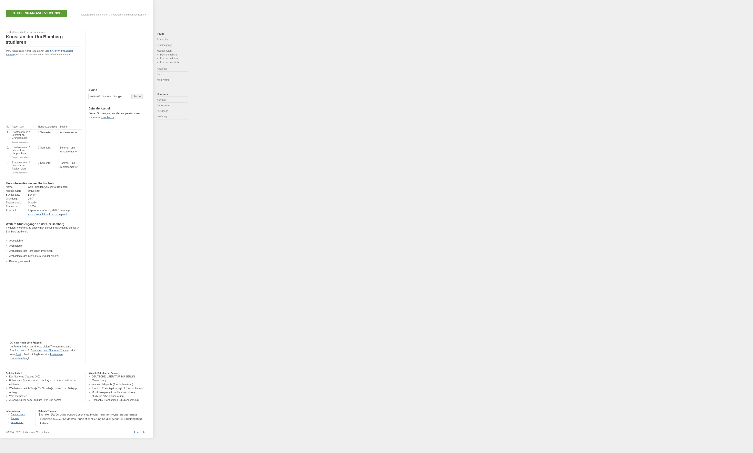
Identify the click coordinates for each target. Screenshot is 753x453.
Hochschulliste (168, 54)
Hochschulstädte (169, 62)
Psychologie (45, 419)
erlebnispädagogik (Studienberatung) (112, 384)
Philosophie (105, 415)
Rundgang (162, 110)
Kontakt (161, 99)
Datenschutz (18, 414)
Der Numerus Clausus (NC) (24, 376)
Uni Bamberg (36, 32)
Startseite (162, 39)
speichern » (107, 117)
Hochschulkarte (169, 58)
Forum (17, 346)
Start (8, 32)
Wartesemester (17, 396)
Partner (15, 418)
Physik (114, 415)
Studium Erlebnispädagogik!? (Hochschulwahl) (118, 388)
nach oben (141, 432)
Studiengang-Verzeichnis (36, 13)
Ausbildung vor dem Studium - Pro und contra (35, 400)
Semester (57, 419)
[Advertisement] (77, 21)
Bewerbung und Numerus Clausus (50, 350)
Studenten (69, 418)
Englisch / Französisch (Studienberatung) (115, 400)
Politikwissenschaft (128, 415)
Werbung (162, 116)
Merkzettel (163, 79)
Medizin (94, 414)
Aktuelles (162, 68)
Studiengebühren (113, 418)
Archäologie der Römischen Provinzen (31, 250)
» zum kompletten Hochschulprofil (47, 214)
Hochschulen (164, 50)
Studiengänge (164, 45)
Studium (43, 423)
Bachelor (44, 414)
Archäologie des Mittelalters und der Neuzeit (34, 255)
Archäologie (16, 245)
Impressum (163, 105)
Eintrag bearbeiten (20, 142)
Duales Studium (67, 415)
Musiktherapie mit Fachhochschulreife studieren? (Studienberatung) (113, 394)
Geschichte (82, 414)
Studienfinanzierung (89, 418)
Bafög (18, 354)
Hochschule (19, 32)
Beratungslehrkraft (19, 261)
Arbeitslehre (16, 240)
